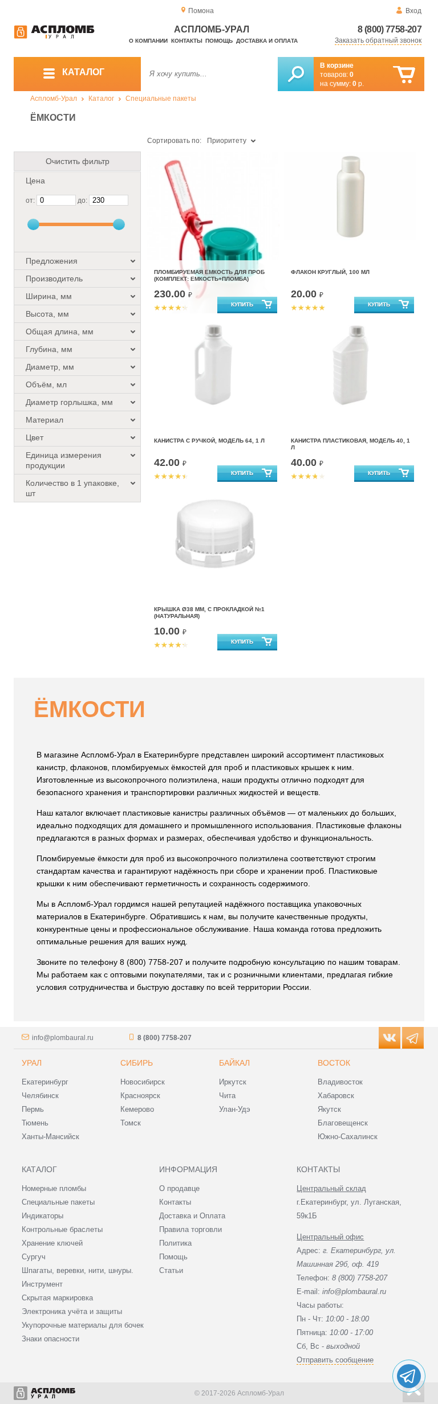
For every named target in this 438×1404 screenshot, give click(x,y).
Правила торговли (190, 1229)
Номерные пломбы (54, 1188)
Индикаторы (42, 1215)
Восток (334, 1062)
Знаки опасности (50, 1339)
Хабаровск (336, 1095)
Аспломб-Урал (53, 99)
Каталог (101, 99)
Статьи (171, 1270)
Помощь (219, 41)
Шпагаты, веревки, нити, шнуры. (77, 1270)
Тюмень (35, 1123)
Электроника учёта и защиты (72, 1311)
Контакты (186, 41)
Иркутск (232, 1082)
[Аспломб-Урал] (54, 36)
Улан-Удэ (234, 1109)
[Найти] (296, 74)
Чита (227, 1095)
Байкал (234, 1062)
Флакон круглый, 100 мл (330, 272)
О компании (148, 41)
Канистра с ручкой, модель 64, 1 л (209, 440)
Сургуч (34, 1256)
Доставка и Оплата (192, 1215)
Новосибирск (142, 1082)
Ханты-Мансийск (50, 1136)
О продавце (179, 1188)
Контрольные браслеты (62, 1229)
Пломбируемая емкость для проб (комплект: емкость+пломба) (209, 275)
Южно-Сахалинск (348, 1136)
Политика (175, 1243)
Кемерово (137, 1109)
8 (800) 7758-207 (389, 29)
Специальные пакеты (160, 99)
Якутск (329, 1109)
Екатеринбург (45, 1082)
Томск (130, 1123)
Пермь (33, 1109)
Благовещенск (343, 1123)
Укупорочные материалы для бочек (83, 1325)
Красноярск (140, 1095)
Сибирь (136, 1062)
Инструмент (42, 1284)
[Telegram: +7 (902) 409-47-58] (408, 1376)
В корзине (337, 65)
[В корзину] (404, 75)
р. (358, 84)
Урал (32, 1062)
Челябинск (40, 1095)
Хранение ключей (52, 1243)
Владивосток (340, 1082)
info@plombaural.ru (63, 1038)
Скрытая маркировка (57, 1298)
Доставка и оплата (267, 41)
